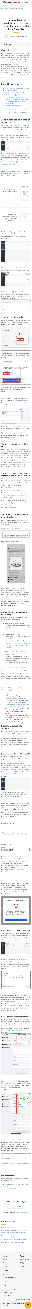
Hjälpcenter (4, 8)
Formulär (13, 8)
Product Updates (8, 1295)
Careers (22, 1266)
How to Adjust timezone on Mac (17, 667)
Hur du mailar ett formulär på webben (17, 110)
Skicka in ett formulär (11, 90)
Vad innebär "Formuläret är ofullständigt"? (17, 99)
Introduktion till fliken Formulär (14, 1189)
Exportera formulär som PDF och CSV (17, 108)
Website (5, 1274)
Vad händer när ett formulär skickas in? (17, 92)
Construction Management (10, 1289)
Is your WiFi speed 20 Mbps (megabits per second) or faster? (18, 645)
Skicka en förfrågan (22, 1212)
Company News (7, 1292)
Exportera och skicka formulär (13, 105)
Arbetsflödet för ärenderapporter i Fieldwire (14, 1239)
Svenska (5, 5)
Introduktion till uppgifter (8, 1236)
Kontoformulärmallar (7, 1227)
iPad (4, 1263)
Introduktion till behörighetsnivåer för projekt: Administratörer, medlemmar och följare (15, 162)
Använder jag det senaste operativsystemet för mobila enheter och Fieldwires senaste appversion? (18, 704)
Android (5, 1266)
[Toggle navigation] (28, 5)
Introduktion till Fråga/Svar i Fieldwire (12, 1242)
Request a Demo (24, 1259)
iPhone (5, 1259)
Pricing (22, 1263)
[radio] (11, 1207)
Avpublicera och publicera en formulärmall (17, 88)
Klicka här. (12, 654)
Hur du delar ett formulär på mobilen (17, 112)
